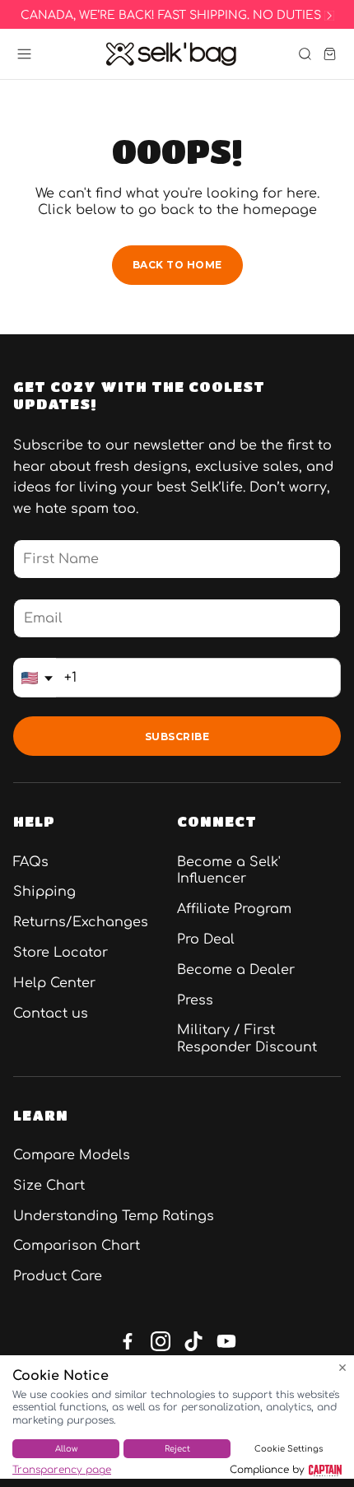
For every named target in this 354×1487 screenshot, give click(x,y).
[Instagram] (160, 1341)
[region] (177, 15)
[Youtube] (226, 1341)
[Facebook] (127, 1341)
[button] (24, 54)
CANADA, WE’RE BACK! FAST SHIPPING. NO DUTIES (171, 15)
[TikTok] (193, 1341)
